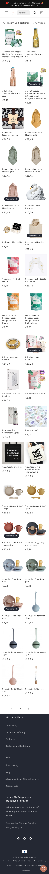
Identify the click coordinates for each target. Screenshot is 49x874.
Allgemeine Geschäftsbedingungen (22, 779)
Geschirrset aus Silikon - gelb (35, 507)
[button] (6, 12)
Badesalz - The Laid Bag (13, 242)
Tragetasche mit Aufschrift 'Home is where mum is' (33, 469)
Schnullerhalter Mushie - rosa (13, 690)
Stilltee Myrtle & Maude (36, 393)
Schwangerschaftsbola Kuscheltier (35, 280)
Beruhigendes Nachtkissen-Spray (10, 431)
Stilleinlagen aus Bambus (32, 358)
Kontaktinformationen (34, 865)
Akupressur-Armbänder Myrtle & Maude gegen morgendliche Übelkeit (12, 54)
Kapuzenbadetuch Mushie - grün (10, 170)
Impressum (26, 870)
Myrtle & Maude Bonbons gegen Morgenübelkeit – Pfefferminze (33, 319)
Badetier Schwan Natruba (33, 206)
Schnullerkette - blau (35, 689)
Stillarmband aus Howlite (10, 358)
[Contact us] (43, 868)
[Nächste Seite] (37, 709)
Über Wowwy (11, 765)
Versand (19, 865)
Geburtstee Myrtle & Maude (11, 280)
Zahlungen (10, 739)
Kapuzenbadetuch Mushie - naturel (33, 170)
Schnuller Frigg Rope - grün (35, 580)
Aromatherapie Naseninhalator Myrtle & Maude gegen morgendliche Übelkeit (35, 95)
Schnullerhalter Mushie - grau (13, 653)
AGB (10, 865)
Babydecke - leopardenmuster (10, 133)
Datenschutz (11, 785)
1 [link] (12, 709)
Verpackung (11, 725)
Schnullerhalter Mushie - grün (36, 653)
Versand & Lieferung (15, 732)
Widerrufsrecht (19, 861)
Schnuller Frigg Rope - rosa (12, 617)
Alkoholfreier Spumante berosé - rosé (10, 93)
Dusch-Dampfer (32, 430)
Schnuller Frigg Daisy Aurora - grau (35, 543)
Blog (7, 772)
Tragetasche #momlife (12, 467)
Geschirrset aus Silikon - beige (12, 507)
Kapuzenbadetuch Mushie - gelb (33, 133)
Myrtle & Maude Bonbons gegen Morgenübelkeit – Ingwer (10, 319)
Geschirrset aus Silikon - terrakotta (12, 543)
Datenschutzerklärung (37, 861)
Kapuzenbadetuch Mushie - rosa (10, 206)
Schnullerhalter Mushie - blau (36, 617)
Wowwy (23, 857)
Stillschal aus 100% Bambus (11, 394)
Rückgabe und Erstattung (17, 746)
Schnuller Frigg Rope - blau (12, 580)
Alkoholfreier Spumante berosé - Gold (33, 54)
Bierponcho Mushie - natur (34, 243)
